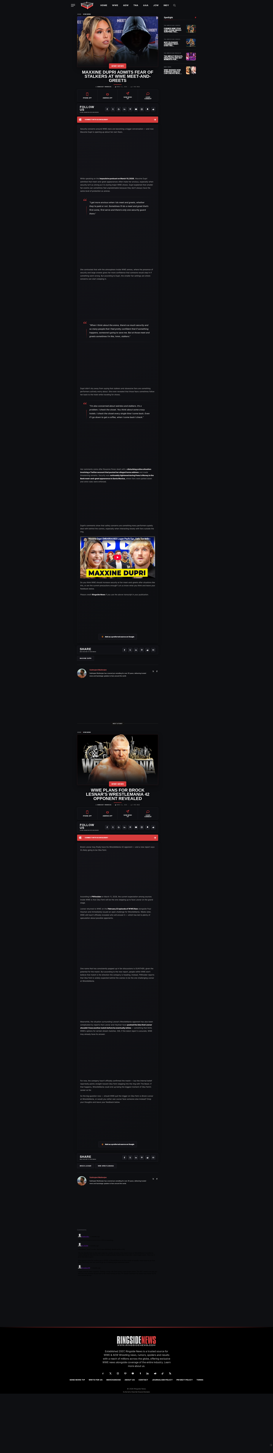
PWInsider (96, 897)
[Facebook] (107, 109)
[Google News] (118, 109)
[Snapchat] (147, 109)
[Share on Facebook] (124, 650)
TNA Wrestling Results (172, 53)
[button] (174, 5)
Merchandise (113, 1380)
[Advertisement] (96, 301)
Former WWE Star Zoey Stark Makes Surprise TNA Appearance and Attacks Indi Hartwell (172, 30)
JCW (156, 5)
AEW (126, 5)
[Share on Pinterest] (141, 650)
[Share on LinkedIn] (136, 650)
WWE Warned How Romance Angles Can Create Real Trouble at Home (172, 71)
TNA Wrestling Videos (172, 25)
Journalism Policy (162, 1380)
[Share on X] (130, 650)
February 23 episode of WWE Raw (123, 909)
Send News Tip (77, 1380)
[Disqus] (117, 1266)
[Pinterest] (130, 109)
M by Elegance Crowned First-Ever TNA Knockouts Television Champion (171, 44)
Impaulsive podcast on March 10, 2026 (117, 178)
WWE (115, 5)
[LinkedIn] (124, 109)
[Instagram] (141, 109)
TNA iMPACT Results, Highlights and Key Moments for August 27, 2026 (173, 57)
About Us (130, 1380)
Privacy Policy (184, 1380)
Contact (143, 1380)
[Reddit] (153, 109)
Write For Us (96, 1380)
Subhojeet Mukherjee (104, 87)
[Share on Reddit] (147, 650)
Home (103, 5)
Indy (166, 5)
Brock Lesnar (85, 1166)
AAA (145, 5)
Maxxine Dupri (85, 658)
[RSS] (170, 1373)
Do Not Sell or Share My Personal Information (136, 1392)
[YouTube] (136, 109)
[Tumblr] (140, 1373)
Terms (200, 1380)
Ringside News (98, 595)
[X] (113, 109)
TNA (135, 5)
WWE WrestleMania (106, 1166)
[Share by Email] (153, 650)
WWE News (87, 14)
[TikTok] (162, 1373)
